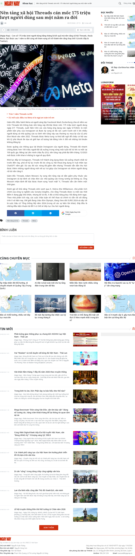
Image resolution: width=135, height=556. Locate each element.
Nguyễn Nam (115, 75)
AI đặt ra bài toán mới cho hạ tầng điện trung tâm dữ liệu (50, 284)
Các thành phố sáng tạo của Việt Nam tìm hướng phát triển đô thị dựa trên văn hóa (40, 453)
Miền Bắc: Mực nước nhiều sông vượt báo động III (84, 284)
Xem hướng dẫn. (81, 222)
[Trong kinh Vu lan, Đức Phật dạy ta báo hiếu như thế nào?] (85, 396)
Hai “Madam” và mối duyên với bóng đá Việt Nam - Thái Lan (40, 353)
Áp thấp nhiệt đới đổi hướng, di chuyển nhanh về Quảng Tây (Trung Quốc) (15, 285)
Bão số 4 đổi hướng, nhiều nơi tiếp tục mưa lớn (15, 316)
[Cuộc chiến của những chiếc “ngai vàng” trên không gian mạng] (105, 70)
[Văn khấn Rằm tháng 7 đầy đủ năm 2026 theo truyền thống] (85, 377)
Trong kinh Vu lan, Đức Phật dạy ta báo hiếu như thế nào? (39, 391)
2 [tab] (130, 62)
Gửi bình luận (86, 247)
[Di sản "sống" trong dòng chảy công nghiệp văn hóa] (85, 477)
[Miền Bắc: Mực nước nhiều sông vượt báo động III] (85, 272)
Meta (34, 221)
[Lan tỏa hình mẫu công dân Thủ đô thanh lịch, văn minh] (85, 496)
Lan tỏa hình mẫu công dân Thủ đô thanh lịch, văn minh (38, 490)
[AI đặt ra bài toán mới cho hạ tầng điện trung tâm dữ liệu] (50, 272)
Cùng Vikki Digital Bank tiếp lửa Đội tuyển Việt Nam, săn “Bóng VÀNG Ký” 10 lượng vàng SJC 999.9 (39, 433)
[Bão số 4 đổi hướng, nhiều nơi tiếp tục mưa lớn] (15, 304)
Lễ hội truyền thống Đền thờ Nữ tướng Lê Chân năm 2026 (39, 509)
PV (5, 23)
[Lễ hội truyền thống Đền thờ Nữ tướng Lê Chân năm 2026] (85, 515)
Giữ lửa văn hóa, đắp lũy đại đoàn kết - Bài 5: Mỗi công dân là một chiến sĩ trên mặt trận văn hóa (113, 116)
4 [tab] (133, 62)
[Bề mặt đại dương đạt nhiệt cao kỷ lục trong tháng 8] (50, 304)
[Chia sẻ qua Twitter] (33, 213)
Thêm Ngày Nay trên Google (72, 213)
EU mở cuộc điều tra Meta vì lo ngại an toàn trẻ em (31, 117)
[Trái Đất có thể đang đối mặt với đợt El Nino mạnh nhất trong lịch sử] (85, 304)
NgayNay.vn (12, 3)
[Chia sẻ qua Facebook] (15, 213)
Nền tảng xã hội (12, 221)
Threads (25, 221)
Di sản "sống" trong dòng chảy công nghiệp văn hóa (37, 471)
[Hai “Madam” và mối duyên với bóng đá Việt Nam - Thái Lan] (85, 358)
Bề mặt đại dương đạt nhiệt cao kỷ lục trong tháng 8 (50, 316)
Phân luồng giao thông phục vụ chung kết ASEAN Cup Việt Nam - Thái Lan (40, 335)
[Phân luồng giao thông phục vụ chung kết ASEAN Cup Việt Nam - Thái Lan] (85, 339)
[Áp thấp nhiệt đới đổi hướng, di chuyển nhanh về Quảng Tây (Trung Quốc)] (15, 272)
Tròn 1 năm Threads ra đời (20, 114)
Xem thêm (49, 527)
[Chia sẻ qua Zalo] (50, 213)
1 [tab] (128, 62)
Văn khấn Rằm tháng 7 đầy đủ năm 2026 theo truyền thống (40, 372)
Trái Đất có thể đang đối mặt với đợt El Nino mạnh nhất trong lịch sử (84, 317)
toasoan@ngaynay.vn (125, 553)
